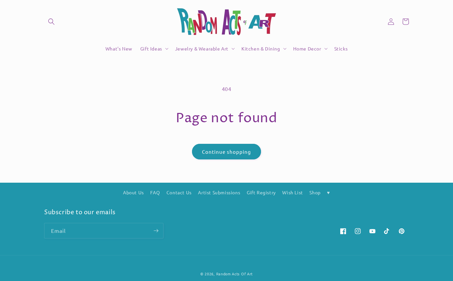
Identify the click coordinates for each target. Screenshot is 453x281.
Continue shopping (226, 151)
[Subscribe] (156, 230)
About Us (133, 192)
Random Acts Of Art (234, 273)
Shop (314, 192)
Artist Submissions (219, 192)
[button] (51, 21)
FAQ (155, 192)
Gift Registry (261, 192)
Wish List (292, 192)
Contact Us (179, 192)
